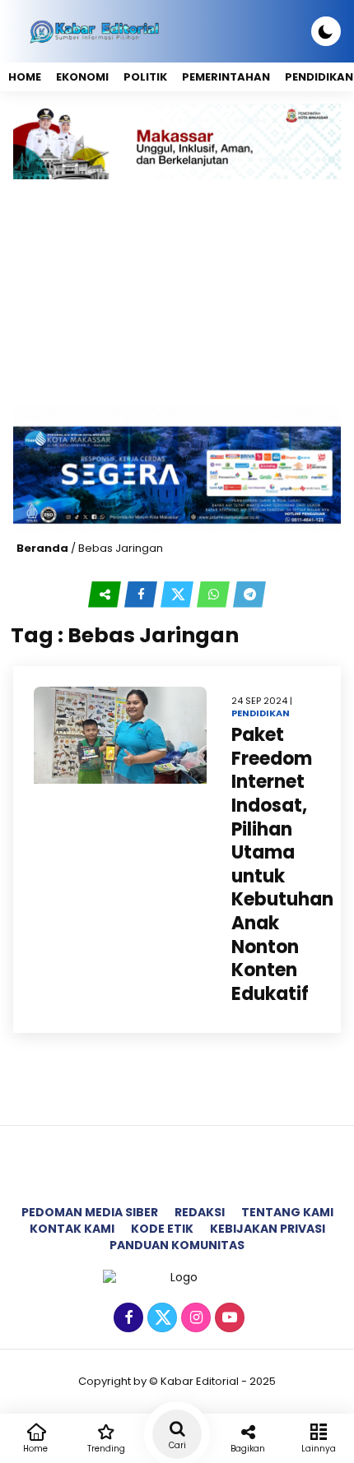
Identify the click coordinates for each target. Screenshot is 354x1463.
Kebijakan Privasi (267, 1228)
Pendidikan (260, 713)
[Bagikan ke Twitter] (179, 594)
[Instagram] (194, 1318)
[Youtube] (228, 1318)
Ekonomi (82, 77)
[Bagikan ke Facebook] (142, 594)
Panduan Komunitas (177, 1245)
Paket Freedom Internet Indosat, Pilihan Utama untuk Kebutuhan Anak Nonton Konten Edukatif (282, 864)
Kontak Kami (72, 1228)
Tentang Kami (287, 1212)
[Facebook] (126, 1318)
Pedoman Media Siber (89, 1212)
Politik (145, 77)
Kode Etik (162, 1228)
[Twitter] (160, 1318)
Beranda (42, 548)
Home (24, 77)
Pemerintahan (226, 77)
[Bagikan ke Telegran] (249, 594)
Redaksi (200, 1212)
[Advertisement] (177, 292)
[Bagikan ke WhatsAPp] (215, 594)
